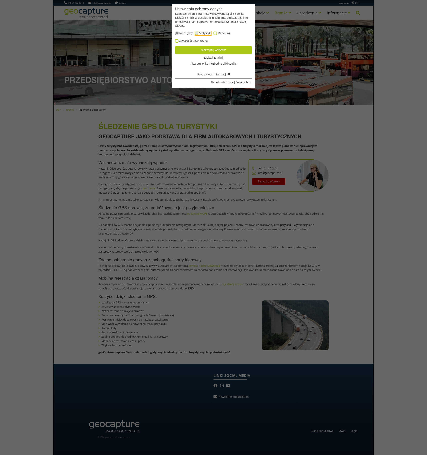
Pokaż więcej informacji (212, 74)
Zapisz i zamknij (213, 57)
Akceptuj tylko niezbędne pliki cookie (214, 63)
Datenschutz (244, 82)
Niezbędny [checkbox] (186, 33)
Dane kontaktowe (222, 82)
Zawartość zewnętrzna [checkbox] (193, 41)
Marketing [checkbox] (224, 33)
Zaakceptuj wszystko (213, 50)
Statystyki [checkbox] (205, 33)
